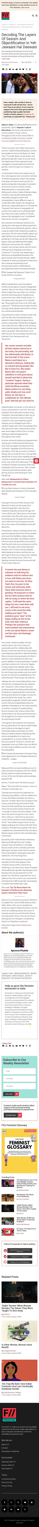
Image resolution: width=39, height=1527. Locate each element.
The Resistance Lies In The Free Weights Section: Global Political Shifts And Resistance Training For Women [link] (27, 1183)
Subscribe (9, 1094)
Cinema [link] (11, 24)
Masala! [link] (22, 497)
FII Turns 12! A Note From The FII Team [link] (26, 1230)
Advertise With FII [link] (9, 1462)
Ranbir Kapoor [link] (18, 976)
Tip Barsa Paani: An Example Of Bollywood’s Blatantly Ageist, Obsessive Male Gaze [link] (17, 890)
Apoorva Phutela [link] (10, 62)
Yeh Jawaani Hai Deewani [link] (21, 978)
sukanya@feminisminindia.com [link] (17, 141)
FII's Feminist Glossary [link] (14, 1125)
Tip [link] (11, 887)
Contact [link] (5, 1448)
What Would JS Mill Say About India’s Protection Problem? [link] (26, 1220)
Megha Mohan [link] (10, 1351)
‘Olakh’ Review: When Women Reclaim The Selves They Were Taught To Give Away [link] (26, 1208)
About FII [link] (5, 1444)
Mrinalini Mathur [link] (24, 1190)
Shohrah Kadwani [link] (24, 1224)
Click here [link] (25, 7)
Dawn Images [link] (22, 762)
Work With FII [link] (7, 1469)
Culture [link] (4, 24)
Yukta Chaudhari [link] (24, 1199)
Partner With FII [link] (8, 1465)
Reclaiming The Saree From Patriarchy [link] (25, 1195)
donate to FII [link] (28, 114)
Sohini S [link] (21, 1213)
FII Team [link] (21, 1233)
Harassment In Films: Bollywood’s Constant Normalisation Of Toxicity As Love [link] (19, 482)
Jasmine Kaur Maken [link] (12, 1392)
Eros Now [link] (22, 278)
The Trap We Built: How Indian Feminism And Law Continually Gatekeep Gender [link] (17, 1386)
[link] (36, 461)
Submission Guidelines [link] (10, 1451)
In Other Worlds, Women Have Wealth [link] (17, 1346)
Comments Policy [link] (9, 1479)
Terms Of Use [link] (7, 1482)
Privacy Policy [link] (7, 1486)
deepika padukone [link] (21, 973)
